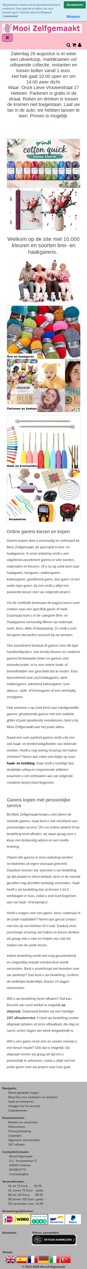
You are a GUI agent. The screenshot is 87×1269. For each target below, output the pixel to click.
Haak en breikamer (21, 1101)
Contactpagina (19, 1174)
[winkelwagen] (74, 45)
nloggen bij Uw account (25, 1106)
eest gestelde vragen (25, 1092)
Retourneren (16, 1126)
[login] (80, 45)
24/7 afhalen (16, 1144)
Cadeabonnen (17, 1110)
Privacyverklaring (19, 1131)
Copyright (14, 1135)
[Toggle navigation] (7, 38)
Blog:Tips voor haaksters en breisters (33, 1097)
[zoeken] (68, 45)
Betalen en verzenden (23, 1122)
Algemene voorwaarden (24, 1140)
